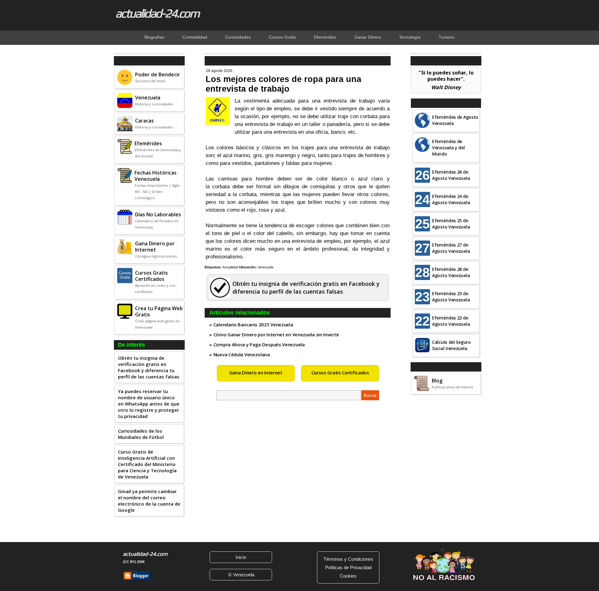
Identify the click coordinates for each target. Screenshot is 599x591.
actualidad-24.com (157, 13)
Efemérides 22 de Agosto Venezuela (451, 321)
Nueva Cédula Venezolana (241, 354)
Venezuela (265, 267)
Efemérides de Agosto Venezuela (455, 120)
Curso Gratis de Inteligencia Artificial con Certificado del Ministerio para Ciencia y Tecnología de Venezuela (147, 464)
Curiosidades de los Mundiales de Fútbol (141, 434)
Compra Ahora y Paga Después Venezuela (259, 344)
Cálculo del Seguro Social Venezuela (451, 345)
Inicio (241, 557)
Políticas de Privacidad (348, 567)
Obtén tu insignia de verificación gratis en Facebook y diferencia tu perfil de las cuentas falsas (148, 367)
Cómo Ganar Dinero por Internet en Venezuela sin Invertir (276, 334)
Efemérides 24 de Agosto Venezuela (451, 199)
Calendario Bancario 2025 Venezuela (253, 324)
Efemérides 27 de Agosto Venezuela (451, 248)
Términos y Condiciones (348, 559)
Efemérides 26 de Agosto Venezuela (451, 175)
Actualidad (230, 267)
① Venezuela (241, 574)
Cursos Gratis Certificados (340, 372)
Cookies (348, 576)
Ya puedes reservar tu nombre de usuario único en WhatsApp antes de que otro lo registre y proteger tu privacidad (148, 403)
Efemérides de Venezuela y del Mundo (448, 147)
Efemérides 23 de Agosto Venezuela (451, 297)
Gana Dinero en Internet (255, 372)
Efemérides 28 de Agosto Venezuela (451, 272)
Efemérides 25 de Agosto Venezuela (451, 224)
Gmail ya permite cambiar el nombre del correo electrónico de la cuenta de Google (149, 500)
